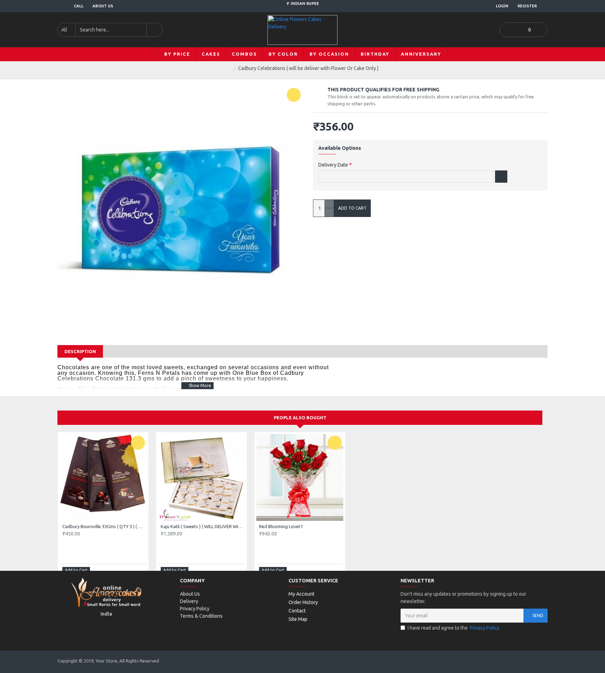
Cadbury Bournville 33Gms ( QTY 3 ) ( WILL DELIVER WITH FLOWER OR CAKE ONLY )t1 (104, 526)
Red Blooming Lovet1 (281, 526)
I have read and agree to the (453, 628)
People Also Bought (300, 417)
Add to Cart (352, 208)
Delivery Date (333, 165)
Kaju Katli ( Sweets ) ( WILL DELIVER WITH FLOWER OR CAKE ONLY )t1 (203, 526)
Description (80, 351)
